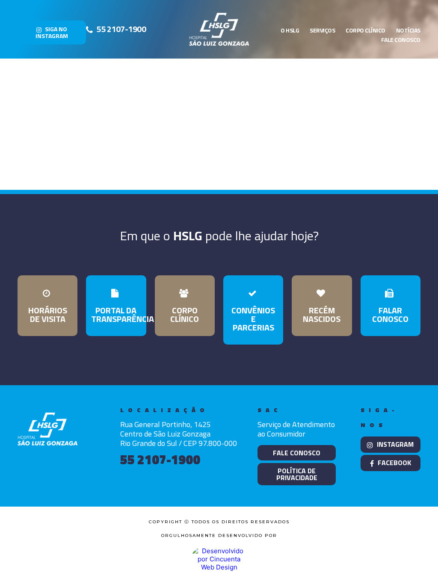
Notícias (408, 30)
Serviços (322, 30)
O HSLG (290, 30)
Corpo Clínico (365, 30)
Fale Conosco (400, 39)
